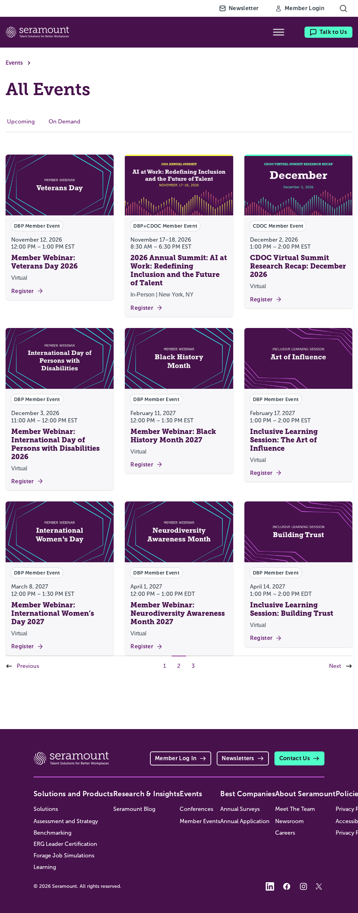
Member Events (200, 821)
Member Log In (175, 758)
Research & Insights (146, 794)
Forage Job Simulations (64, 855)
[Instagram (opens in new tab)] (303, 886)
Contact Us (294, 758)
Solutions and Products (73, 794)
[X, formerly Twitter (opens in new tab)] (320, 886)
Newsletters (238, 758)
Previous (28, 666)
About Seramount (305, 794)
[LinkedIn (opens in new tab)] (270, 886)
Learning (45, 867)
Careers (285, 833)
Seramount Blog (134, 809)
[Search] (343, 8)
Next (335, 666)
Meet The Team (295, 809)
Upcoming (21, 121)
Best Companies (247, 794)
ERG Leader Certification (65, 844)
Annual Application (245, 821)
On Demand (64, 121)
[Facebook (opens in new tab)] (286, 886)
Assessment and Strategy (66, 821)
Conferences (196, 809)
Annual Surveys (240, 809)
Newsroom (289, 821)
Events (14, 63)
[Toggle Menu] (278, 32)
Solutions (46, 809)
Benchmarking (52, 833)
